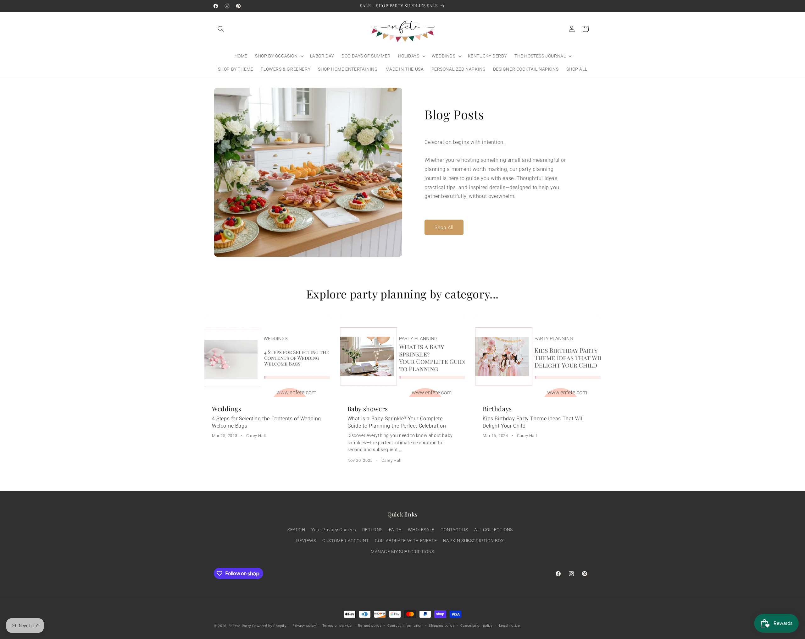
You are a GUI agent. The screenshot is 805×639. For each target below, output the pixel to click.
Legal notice (509, 626)
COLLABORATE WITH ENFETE (406, 540)
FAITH (395, 529)
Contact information (404, 626)
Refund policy (369, 626)
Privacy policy (304, 626)
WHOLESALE (421, 529)
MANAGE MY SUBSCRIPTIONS (402, 551)
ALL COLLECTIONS (493, 529)
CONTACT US (454, 529)
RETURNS (372, 529)
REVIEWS (306, 540)
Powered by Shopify (269, 626)
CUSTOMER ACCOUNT (345, 540)
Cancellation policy (476, 626)
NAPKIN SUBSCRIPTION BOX (473, 540)
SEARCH (296, 529)
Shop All (444, 227)
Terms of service (337, 626)
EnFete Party (240, 626)
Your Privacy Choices (333, 529)
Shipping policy (441, 626)
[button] (221, 29)
